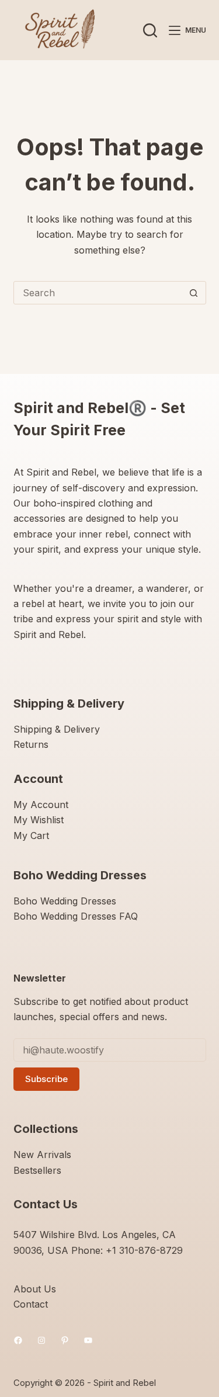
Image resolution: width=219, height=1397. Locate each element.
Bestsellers (37, 1170)
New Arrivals (42, 1154)
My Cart (31, 835)
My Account (40, 804)
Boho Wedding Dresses (64, 901)
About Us (34, 1289)
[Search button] (194, 292)
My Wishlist (38, 820)
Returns (30, 744)
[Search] (150, 30)
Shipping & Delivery (56, 729)
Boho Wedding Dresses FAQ (75, 916)
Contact (30, 1304)
